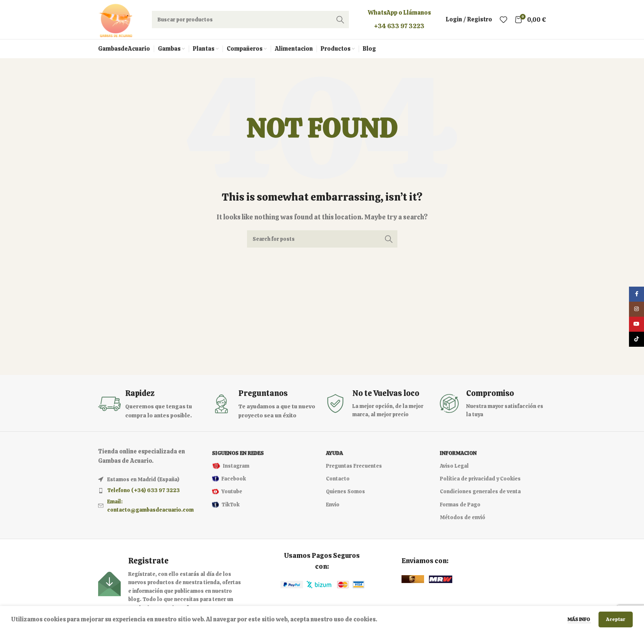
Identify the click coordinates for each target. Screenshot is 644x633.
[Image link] (291, 584)
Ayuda (334, 453)
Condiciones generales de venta (480, 491)
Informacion (458, 453)
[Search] (340, 19)
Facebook (233, 478)
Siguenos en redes (238, 453)
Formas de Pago (460, 504)
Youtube (231, 491)
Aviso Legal (454, 465)
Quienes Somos (345, 491)
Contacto (338, 478)
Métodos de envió (462, 517)
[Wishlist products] (503, 19)
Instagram (236, 465)
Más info (579, 619)
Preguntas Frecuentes (354, 465)
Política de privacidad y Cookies (480, 478)
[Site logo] (115, 19)
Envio (332, 504)
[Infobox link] (151, 404)
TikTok (230, 504)
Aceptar (615, 619)
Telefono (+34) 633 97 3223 (143, 490)
